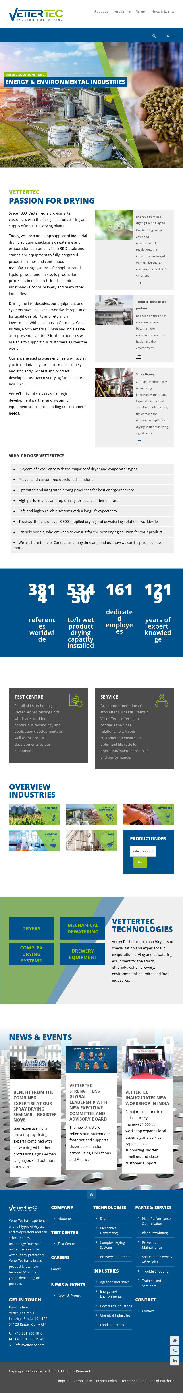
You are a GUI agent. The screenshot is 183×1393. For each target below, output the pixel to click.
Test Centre (122, 11)
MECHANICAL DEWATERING (82, 928)
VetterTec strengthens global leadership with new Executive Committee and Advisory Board (88, 1102)
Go (140, 862)
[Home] (174, 1340)
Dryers (31, 928)
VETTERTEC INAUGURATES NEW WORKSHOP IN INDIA (147, 1097)
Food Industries (112, 1324)
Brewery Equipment (115, 1256)
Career (141, 11)
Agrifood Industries (114, 1282)
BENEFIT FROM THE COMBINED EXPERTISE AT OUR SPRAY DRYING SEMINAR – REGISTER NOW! (35, 1106)
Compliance (83, 1380)
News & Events (162, 11)
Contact (148, 1311)
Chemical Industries (115, 1315)
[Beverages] (148, 823)
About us (101, 11)
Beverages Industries (116, 1306)
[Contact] (174, 1350)
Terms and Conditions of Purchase (147, 1380)
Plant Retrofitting (155, 1233)
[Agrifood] (34, 823)
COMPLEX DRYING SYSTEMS (31, 954)
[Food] (91, 849)
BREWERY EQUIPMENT (83, 954)
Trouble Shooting (155, 1271)
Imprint (63, 1380)
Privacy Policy (106, 1380)
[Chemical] (34, 849)
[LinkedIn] (174, 1361)
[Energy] (91, 823)
